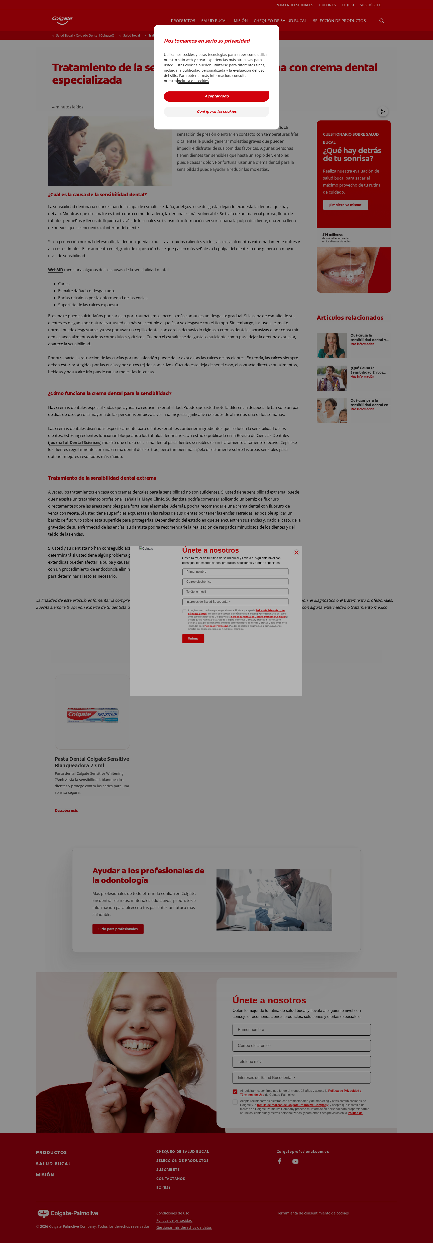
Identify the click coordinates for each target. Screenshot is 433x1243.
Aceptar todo (217, 96)
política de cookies (193, 80)
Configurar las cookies (217, 112)
